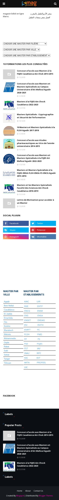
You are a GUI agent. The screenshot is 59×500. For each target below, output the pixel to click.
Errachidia (8, 318)
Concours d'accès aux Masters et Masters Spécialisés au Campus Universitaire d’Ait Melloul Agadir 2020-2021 (34, 88)
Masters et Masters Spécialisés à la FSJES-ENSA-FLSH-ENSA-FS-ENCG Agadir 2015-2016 (36, 173)
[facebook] (16, 223)
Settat (6, 355)
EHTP (40, 306)
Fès (5, 322)
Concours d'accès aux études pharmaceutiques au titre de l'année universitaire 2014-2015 (35, 143)
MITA (26, 362)
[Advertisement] (18, 30)
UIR (38, 301)
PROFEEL (41, 362)
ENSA (40, 315)
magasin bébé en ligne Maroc (13, 15)
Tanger (7, 359)
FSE (26, 343)
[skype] (16, 230)
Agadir (7, 301)
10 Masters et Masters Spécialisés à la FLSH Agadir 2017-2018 (36, 129)
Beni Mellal (9, 306)
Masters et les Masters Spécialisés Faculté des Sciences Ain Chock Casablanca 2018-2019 (34, 188)
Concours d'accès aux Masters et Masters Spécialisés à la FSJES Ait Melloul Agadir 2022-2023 (33, 158)
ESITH (40, 324)
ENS (26, 315)
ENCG (27, 310)
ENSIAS (41, 320)
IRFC (39, 353)
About (28, 491)
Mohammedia (10, 338)
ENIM (40, 310)
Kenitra (7, 326)
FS (39, 339)
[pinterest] (43, 230)
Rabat (6, 346)
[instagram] (16, 236)
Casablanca (9, 310)
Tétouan (7, 363)
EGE (26, 306)
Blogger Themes (46, 495)
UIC (26, 367)
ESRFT (27, 329)
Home (19, 491)
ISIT (38, 357)
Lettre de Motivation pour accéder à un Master (35, 201)
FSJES (39, 343)
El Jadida (8, 314)
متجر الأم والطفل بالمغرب (41, 13)
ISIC (26, 357)
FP (25, 339)
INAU (26, 353)
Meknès (7, 334)
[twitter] (43, 223)
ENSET (27, 320)
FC (38, 329)
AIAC (26, 301)
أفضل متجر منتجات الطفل (39, 17)
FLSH (26, 334)
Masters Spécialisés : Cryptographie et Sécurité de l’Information (35, 116)
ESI (25, 324)
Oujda (6, 342)
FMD (39, 334)
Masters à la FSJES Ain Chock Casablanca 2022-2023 (31, 103)
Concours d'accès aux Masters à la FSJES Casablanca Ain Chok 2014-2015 (35, 72)
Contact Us (38, 491)
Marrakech (8, 330)
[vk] (43, 236)
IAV (38, 348)
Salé (6, 351)
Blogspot (20, 495)
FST (26, 348)
